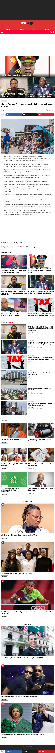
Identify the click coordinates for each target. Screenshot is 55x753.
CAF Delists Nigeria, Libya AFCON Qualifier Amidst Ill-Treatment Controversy (11, 490)
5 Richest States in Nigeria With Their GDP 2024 (40, 389)
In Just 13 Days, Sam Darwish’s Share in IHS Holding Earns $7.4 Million (22, 658)
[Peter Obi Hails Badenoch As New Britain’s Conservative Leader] (14, 305)
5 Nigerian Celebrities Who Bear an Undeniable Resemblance (19, 696)
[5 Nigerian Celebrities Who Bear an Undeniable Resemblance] (27, 680)
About (25, 748)
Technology (18, 289)
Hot (34, 29)
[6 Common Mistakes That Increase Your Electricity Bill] (41, 455)
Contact (29, 748)
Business (11, 289)
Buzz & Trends (40, 268)
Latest (8, 29)
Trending (46, 29)
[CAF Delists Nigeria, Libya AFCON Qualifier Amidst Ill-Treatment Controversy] (14, 479)
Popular (21, 29)
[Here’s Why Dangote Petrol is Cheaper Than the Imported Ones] (14, 408)
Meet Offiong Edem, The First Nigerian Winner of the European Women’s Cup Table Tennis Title (26, 612)
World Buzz (17, 311)
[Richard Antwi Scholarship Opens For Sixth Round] (27, 557)
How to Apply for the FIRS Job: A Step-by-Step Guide (40, 373)
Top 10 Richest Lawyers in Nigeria (11, 439)
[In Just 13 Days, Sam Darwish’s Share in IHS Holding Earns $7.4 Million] (27, 641)
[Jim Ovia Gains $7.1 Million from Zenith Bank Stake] (41, 479)
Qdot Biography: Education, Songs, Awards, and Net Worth (19, 535)
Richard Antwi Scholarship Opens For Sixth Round (16, 573)
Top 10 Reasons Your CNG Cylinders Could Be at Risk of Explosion (39, 440)
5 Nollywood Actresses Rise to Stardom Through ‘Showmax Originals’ (13, 271)
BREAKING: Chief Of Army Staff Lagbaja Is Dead (40, 271)
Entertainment (13, 268)
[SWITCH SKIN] (51, 32)
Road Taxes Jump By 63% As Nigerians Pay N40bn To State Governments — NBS (41, 314)
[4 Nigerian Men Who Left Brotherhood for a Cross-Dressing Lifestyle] (27, 718)
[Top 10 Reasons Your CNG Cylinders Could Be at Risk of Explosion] (41, 430)
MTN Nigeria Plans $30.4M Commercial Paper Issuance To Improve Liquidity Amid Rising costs (14, 293)
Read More (4, 442)
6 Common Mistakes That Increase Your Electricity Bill (40, 464)
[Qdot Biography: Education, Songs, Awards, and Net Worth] (27, 518)
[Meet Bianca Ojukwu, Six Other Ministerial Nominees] (14, 455)
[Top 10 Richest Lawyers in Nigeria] (14, 430)
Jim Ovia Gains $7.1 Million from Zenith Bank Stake (40, 489)
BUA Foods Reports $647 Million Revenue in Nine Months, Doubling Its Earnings (41, 292)
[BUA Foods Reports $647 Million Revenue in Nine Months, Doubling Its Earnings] (41, 87)
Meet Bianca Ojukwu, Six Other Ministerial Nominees (14, 464)
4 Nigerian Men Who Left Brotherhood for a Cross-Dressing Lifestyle (22, 734)
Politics (47, 268)
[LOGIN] (53, 32)
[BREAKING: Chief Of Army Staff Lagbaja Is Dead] (27, 66)
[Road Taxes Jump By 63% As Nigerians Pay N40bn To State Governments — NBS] (41, 305)
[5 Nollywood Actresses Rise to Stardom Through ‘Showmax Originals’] (14, 262)
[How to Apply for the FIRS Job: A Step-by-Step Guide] (14, 377)
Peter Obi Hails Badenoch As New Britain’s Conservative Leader (11, 314)
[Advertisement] (27, 10)
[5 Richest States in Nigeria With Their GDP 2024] (14, 392)
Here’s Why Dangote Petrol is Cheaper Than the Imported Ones (40, 404)
